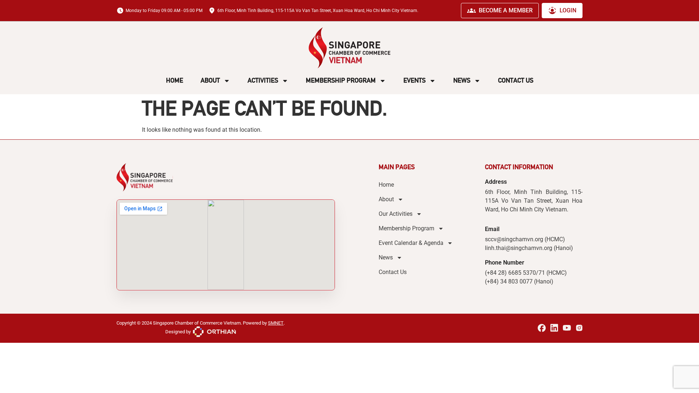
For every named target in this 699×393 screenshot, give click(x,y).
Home (174, 80)
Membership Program (341, 80)
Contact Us (515, 80)
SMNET (276, 323)
